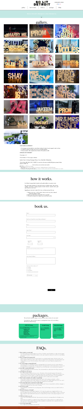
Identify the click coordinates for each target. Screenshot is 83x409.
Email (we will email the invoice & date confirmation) (35, 219)
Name (27, 213)
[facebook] (58, 4)
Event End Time (39, 241)
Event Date (29, 235)
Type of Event (28, 230)
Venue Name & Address (30, 256)
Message (28, 246)
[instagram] (60, 4)
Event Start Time (30, 241)
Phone (27, 224)
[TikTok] (57, 4)
